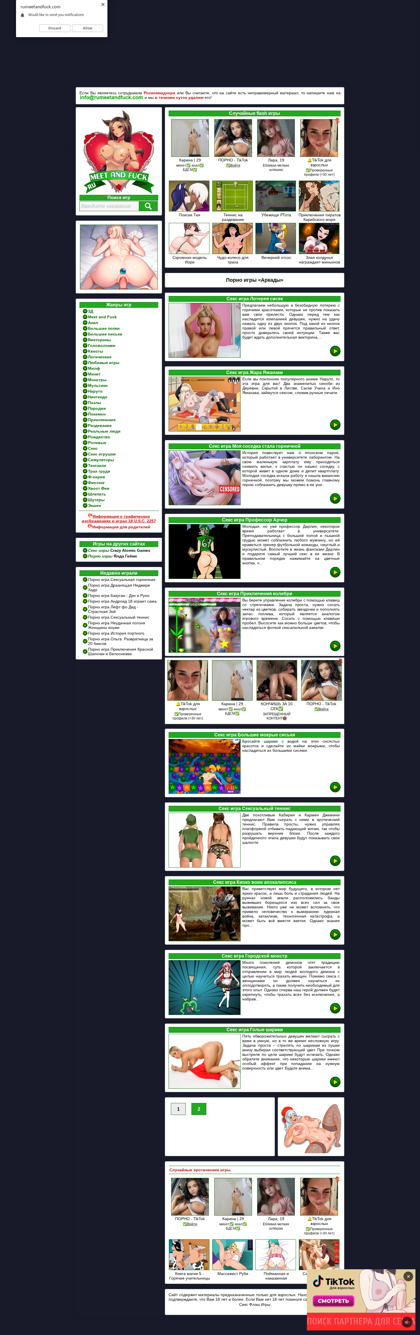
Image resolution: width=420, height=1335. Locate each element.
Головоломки (101, 345)
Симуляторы (101, 459)
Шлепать (97, 494)
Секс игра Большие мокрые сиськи (254, 734)
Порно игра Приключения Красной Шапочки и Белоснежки (120, 651)
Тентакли (97, 465)
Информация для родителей (121, 527)
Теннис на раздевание (233, 217)
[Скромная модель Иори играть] (189, 253)
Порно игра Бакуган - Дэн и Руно (118, 595)
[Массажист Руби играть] (233, 1269)
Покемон (96, 414)
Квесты (95, 351)
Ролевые (97, 442)
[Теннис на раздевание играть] (233, 210)
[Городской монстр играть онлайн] (335, 1012)
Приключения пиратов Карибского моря (320, 217)
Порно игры (101, 556)
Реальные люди (104, 431)
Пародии (97, 408)
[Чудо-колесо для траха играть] (233, 253)
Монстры (97, 379)
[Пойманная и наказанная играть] (276, 1269)
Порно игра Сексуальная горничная (121, 579)
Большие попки (104, 328)
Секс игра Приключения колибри (254, 593)
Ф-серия (96, 477)
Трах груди (99, 471)
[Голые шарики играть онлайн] (335, 1086)
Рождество (99, 437)
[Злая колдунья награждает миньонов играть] (319, 253)
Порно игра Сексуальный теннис (118, 617)
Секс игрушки (102, 454)
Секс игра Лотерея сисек (255, 298)
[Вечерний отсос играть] (276, 253)
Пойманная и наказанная (276, 1275)
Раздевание (100, 425)
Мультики (98, 385)
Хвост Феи (98, 488)
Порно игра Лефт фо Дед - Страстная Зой (113, 609)
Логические (99, 357)
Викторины (99, 339)
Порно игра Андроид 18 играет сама (122, 601)
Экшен (94, 505)
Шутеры (96, 499)
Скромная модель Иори (190, 259)
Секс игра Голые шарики (255, 1029)
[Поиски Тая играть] (189, 210)
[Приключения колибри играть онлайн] (335, 650)
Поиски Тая (189, 215)
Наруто (95, 391)
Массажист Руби (232, 1273)
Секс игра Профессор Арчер (254, 519)
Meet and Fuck (102, 317)
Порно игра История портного (116, 633)
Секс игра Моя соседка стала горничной (255, 446)
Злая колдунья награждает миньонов (319, 259)
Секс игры (99, 550)
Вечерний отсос (276, 257)
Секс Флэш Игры (254, 1304)
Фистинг (96, 482)
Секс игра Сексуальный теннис (255, 808)
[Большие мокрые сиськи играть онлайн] (335, 791)
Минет (94, 374)
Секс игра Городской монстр (254, 956)
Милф (94, 368)
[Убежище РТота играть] (276, 210)
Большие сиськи (105, 334)
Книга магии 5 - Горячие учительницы (189, 1275)
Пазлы (94, 402)
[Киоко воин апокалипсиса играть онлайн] (335, 938)
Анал (93, 322)
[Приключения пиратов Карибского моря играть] (319, 210)
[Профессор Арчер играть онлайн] (335, 576)
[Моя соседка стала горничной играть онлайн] (335, 502)
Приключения (101, 419)
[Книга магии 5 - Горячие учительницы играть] (189, 1269)
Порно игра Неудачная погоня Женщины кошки (116, 625)
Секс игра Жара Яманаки (254, 372)
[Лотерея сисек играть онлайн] (335, 355)
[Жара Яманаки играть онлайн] (335, 429)
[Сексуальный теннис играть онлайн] (335, 865)
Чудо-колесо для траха (233, 259)
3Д (90, 311)
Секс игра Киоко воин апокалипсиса (254, 882)
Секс (92, 448)
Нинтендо (97, 397)
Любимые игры (103, 362)
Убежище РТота (276, 215)
